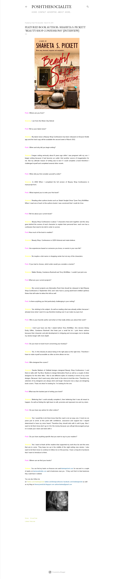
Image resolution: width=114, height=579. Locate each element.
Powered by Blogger (58, 572)
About (61, 12)
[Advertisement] (57, 544)
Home (34, 12)
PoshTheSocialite (51, 6)
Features (32, 521)
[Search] (87, 6)
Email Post (33, 518)
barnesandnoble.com (40, 471)
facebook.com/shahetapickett (72, 482)
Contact (42, 12)
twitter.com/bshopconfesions (54, 482)
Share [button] (27, 518)
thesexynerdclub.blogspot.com (44, 484)
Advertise (52, 12)
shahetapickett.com (66, 468)
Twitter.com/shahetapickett (35, 482)
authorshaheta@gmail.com (63, 484)
